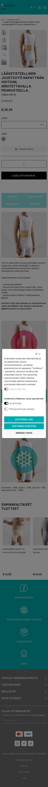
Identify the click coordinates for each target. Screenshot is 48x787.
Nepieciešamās (17, 389)
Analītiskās (15, 403)
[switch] (6, 403)
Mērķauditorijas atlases (21, 409)
